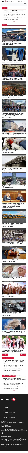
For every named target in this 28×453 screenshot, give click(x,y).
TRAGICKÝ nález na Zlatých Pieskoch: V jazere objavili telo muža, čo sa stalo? (13, 366)
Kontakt (5, 407)
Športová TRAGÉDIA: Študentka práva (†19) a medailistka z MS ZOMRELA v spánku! (13, 384)
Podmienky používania (9, 412)
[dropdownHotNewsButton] (14, 22)
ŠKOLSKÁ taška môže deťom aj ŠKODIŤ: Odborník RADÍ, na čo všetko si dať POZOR (14, 18)
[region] (13, 2)
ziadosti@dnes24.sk (22, 430)
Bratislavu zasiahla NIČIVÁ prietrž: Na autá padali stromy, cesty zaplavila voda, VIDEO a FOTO (14, 362)
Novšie (5, 355)
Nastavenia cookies (8, 415)
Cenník (5, 410)
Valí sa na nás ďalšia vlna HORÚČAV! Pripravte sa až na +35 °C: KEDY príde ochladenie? (14, 387)
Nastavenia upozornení (9, 417)
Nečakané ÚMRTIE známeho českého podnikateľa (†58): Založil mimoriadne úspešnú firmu (15, 380)
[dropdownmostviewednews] (14, 373)
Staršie (23, 355)
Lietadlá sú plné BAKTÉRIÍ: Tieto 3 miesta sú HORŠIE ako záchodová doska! (14, 11)
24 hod (20, 375)
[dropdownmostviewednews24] (14, 391)
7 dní (17, 375)
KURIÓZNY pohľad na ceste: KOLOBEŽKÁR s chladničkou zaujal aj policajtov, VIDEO (13, 369)
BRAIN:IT (8, 446)
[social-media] (2, 433)
